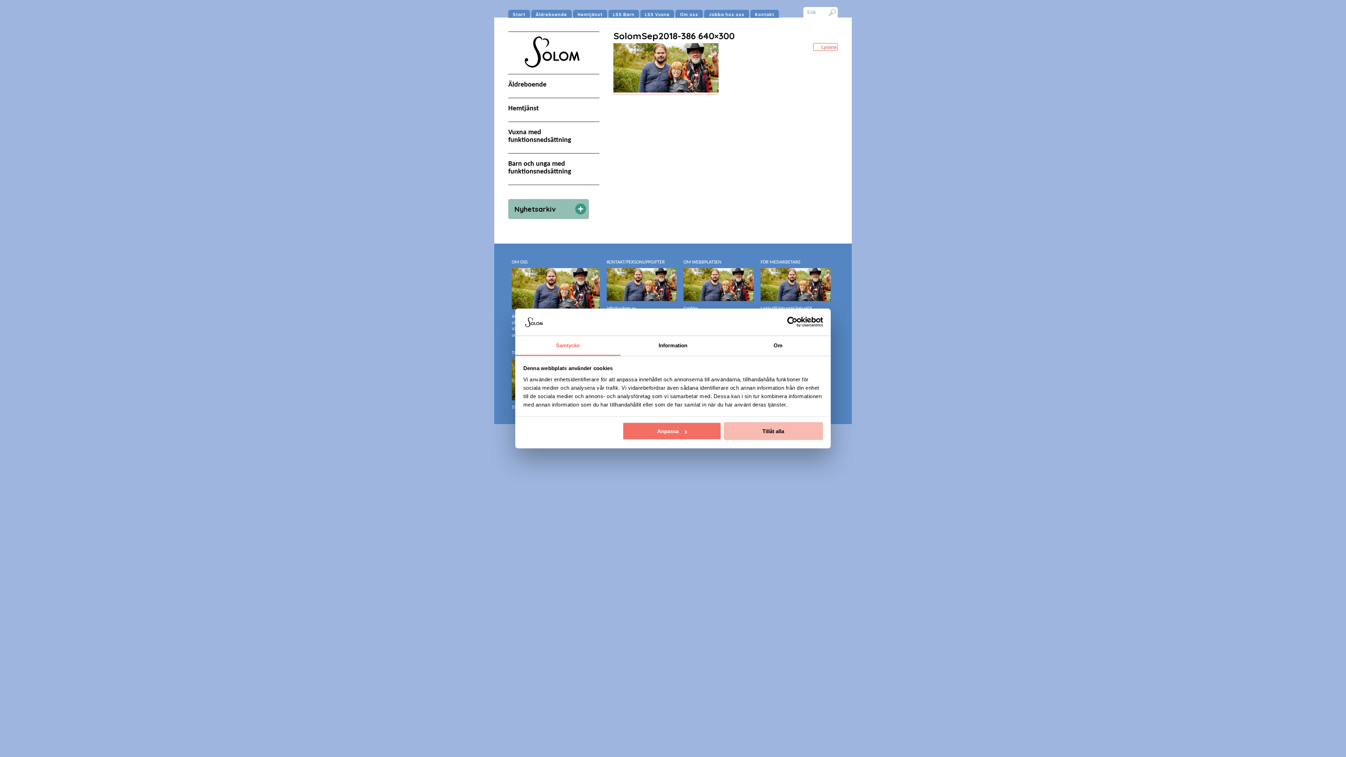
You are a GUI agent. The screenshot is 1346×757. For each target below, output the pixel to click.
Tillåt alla (773, 431)
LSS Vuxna (657, 14)
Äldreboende (551, 14)
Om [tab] (778, 345)
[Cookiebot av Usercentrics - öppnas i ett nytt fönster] (792, 322)
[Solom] (554, 74)
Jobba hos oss (727, 14)
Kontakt (764, 14)
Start (519, 14)
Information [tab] (673, 345)
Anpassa (668, 431)
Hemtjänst (590, 14)
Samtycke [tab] (568, 345)
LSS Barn (623, 14)
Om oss (689, 14)
